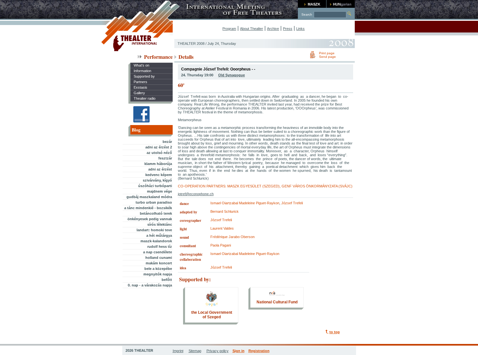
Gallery (139, 93)
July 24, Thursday (221, 43)
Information (142, 71)
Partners (140, 82)
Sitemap (195, 351)
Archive (273, 29)
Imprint (178, 351)
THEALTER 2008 (191, 43)
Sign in (238, 351)
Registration (259, 351)
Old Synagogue (231, 75)
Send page (327, 56)
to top (334, 332)
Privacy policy (217, 351)
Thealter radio (144, 98)
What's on (141, 65)
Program (229, 29)
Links (300, 29)
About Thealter (251, 29)
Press (287, 29)
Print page (327, 53)
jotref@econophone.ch (196, 194)
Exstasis (140, 87)
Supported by (144, 76)
